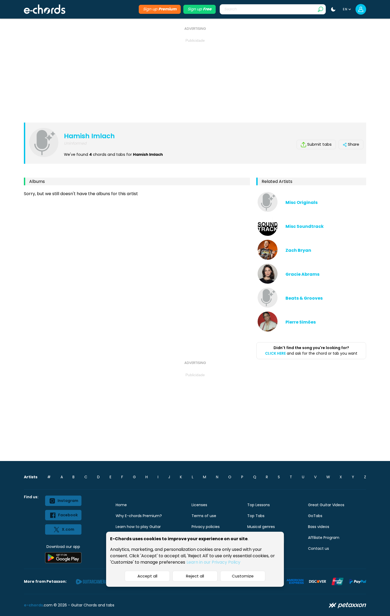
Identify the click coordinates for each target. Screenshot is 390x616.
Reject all (195, 576)
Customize (243, 576)
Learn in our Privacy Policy (213, 562)
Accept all (147, 576)
